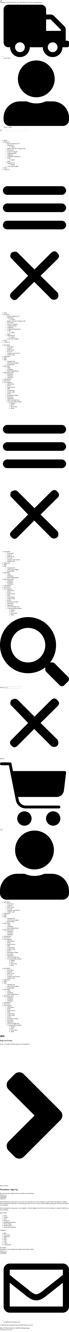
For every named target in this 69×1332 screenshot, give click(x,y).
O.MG (9, 158)
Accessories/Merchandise (14, 402)
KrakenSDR (10, 364)
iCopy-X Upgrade (12, 151)
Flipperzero (10, 145)
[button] (34, 241)
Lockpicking (7, 379)
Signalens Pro (11, 163)
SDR (5, 359)
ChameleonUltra (12, 153)
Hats (12, 405)
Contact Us (7, 169)
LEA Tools (7, 381)
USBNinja (10, 155)
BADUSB (7, 366)
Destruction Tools (9, 372)
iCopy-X (9, 348)
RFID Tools (10, 350)
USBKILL (10, 374)
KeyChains (14, 406)
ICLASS (9, 351)
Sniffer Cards (11, 355)
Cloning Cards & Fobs (13, 353)
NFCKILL (10, 376)
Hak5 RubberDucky (13, 371)
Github (13, 147)
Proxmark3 (10, 150)
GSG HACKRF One (13, 400)
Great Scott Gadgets (13, 166)
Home (5, 140)
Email (2, 1195)
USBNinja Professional (13, 156)
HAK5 (9, 393)
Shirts (12, 408)
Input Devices (11, 387)
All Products (10, 384)
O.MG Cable (11, 392)
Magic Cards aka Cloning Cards (16, 148)
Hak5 (8, 161)
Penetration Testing (12, 395)
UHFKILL (10, 377)
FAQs (5, 168)
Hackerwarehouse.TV (13, 143)
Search (2, 687)
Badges (13, 403)
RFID (9, 385)
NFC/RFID (7, 345)
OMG (9, 368)
